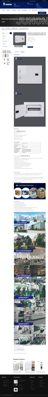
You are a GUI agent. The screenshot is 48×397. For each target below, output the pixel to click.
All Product (8, 28)
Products (14, 10)
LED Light (3, 43)
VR (29, 10)
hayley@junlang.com (6, 382)
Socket (3, 38)
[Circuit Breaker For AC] (41, 366)
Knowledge (24, 10)
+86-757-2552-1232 (6, 380)
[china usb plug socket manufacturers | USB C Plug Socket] (18, 366)
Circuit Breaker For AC (8, 59)
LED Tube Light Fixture (8, 63)
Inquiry (22, 51)
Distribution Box (15, 28)
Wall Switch (41, 380)
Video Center (34, 10)
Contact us (41, 10)
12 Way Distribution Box (23, 28)
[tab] (7, 36)
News (19, 10)
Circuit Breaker (4, 46)
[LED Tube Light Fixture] (4, 63)
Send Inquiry (42, 12)
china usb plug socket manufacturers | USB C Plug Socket (9, 52)
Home (3, 10)
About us (8, 10)
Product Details (16, 51)
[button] (7, 36)
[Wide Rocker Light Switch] (30, 366)
